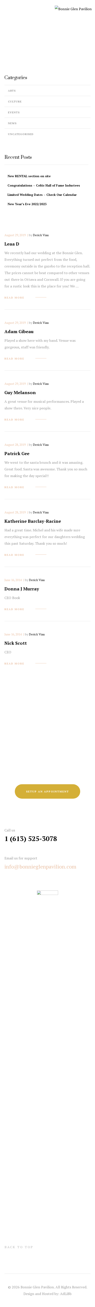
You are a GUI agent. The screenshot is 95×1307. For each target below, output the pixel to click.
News (12, 123)
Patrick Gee (16, 453)
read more (14, 297)
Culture (15, 101)
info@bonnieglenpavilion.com (40, 866)
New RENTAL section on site (29, 176)
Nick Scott (15, 643)
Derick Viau (41, 235)
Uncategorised (21, 134)
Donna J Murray (21, 589)
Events (14, 112)
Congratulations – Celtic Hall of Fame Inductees (44, 185)
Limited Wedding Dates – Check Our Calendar (42, 195)
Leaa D (11, 244)
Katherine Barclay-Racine (32, 521)
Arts (12, 90)
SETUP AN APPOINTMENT (47, 791)
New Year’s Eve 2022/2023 (27, 204)
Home (32, 46)
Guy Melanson (20, 392)
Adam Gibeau (19, 331)
